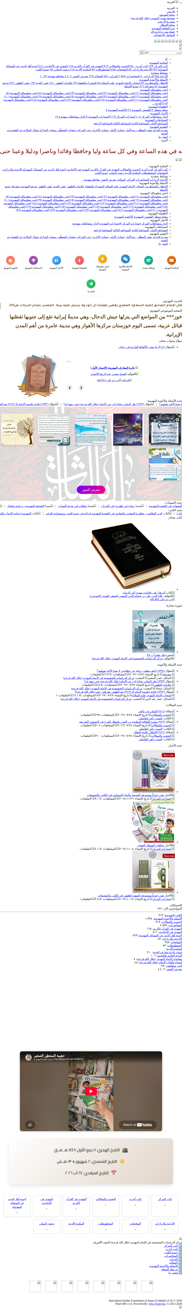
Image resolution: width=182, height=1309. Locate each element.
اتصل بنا (163, 136)
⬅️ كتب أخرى (173, 1249)
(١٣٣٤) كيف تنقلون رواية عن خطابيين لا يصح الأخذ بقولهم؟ (131, 670)
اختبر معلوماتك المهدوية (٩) (54, 96)
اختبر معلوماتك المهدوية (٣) (86, 93)
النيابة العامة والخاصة (169, 955)
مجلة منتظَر (160, 109)
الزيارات (147, 76)
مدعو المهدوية (29, 186)
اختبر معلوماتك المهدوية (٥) (22, 93)
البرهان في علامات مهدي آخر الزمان (143, 592)
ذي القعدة (16, 130)
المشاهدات (119, 674)
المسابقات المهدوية (156, 120)
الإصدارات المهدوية (98, 116)
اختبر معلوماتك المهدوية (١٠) (21, 96)
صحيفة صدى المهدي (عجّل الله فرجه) (153, 18)
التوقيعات (119, 69)
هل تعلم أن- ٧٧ (156, 655)
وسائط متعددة (159, 72)
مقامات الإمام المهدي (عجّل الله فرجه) (159, 959)
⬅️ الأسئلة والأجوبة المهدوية (165, 1265)
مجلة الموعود (167, 14)
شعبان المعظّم (66, 130)
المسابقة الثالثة (121, 123)
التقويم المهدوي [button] (158, 233)
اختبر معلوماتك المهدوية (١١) (151, 99)
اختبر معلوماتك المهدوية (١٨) (77, 206)
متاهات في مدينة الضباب (118, 505)
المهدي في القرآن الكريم (85, 66)
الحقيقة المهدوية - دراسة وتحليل (71, 505)
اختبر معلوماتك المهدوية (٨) (86, 96)
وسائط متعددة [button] (159, 176)
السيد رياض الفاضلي (150, 718)
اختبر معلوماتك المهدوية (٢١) (135, 210)
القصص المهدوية (139, 109)
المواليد (96, 76)
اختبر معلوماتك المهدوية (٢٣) (67, 210)
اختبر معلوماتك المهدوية (154, 89)
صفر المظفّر (144, 130)
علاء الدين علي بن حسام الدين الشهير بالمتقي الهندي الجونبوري (126, 595)
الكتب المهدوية (173, 915)
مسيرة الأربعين (166, 21)
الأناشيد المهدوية (116, 109)
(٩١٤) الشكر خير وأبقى (151, 711)
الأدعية (161, 76)
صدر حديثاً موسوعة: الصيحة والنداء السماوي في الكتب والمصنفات (125, 795)
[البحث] (142, 52)
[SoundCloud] (162, 41)
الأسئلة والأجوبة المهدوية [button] (154, 183)
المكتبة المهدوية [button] (158, 166)
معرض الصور (76, 76)
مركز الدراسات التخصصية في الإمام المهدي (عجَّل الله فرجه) (127, 658)
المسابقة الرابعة (103, 123)
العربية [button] (171, 1)
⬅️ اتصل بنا (175, 1272)
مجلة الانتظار (167, 24)
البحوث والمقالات (116, 66)
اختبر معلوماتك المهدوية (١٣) (82, 99)
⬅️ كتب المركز (173, 1245)
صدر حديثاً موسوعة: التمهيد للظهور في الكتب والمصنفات (131, 895)
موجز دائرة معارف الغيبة (167, 952)
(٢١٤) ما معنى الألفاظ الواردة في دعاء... (141, 346)
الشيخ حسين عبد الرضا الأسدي (108, 373)
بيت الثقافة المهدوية (163, 28)
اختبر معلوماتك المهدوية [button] (154, 193)
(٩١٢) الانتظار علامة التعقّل (149, 732)
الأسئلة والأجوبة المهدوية (154, 79)
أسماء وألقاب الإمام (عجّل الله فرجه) (160, 962)
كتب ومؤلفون (174, 965)
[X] (173, 41)
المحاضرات (129, 76)
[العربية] (177, 159)
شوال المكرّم (31, 130)
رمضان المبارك (48, 130)
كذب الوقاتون (31, 505)
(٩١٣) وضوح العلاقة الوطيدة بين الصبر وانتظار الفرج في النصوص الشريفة (122, 721)
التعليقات (96, 674)
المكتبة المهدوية (158, 62)
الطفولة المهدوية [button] (158, 213)
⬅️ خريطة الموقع (171, 1269)
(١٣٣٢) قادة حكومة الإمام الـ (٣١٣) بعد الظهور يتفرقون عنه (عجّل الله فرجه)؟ (49, 404)
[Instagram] (169, 41)
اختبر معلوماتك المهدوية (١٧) (111, 206)
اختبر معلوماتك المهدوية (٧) (119, 96)
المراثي (111, 76)
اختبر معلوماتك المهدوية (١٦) (145, 206)
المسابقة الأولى (158, 123)
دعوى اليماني (59, 69)
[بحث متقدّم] (147, 52)
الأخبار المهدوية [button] (159, 220)
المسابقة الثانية (140, 123)
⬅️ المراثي (175, 1259)
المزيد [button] (164, 140)
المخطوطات (101, 69)
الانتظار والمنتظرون (154, 82)
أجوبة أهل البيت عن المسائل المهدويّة (44, 169)
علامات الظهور (61, 82)
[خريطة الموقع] (155, 41)
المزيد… (157, 103)
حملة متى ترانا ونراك (163, 31)
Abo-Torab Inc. (157, 1303)
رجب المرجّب (83, 130)
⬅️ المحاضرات (173, 1255)
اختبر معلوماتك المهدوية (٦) (151, 96)
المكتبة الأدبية (80, 69)
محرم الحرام (160, 130)
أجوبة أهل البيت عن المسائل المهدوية (160, 935)
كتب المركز (158, 66)
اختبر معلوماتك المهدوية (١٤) (48, 99)
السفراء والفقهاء (85, 82)
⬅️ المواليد (175, 1262)
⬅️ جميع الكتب (173, 1252)
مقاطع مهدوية (52, 76)
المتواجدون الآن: (172, 908)
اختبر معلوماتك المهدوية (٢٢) (101, 210)
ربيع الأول (131, 130)
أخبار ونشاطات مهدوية (70, 116)
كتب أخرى (139, 66)
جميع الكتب (42, 69)
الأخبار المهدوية (159, 113)
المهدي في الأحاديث (53, 66)
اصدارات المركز (123, 116)
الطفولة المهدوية (158, 106)
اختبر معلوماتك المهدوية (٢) (119, 93)
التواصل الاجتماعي (164, 35)
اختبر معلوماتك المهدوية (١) (151, 93)
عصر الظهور (20, 82)
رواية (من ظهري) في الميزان (164, 505)
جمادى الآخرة (100, 130)
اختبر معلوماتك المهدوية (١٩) (43, 206)
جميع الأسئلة (131, 86)
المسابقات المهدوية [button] (156, 226)
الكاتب (167, 718)
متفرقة (147, 86)
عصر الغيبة (39, 82)
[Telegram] (177, 41)
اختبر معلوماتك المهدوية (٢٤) (32, 210)
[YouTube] (166, 41)
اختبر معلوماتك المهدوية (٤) (54, 93)
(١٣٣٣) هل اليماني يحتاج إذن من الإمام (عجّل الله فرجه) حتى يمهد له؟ (124, 681)
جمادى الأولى (117, 130)
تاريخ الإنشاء (152, 674)
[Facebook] (180, 41)
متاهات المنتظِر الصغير (150, 845)
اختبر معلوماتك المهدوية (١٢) (117, 99)
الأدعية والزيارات (140, 69)
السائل (167, 677)
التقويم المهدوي (158, 126)
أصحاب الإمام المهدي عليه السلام (118, 82)
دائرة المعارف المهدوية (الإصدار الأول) (113, 367)
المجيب (140, 677)
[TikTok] (159, 41)
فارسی (171, 11)
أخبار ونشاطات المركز (152, 116)
